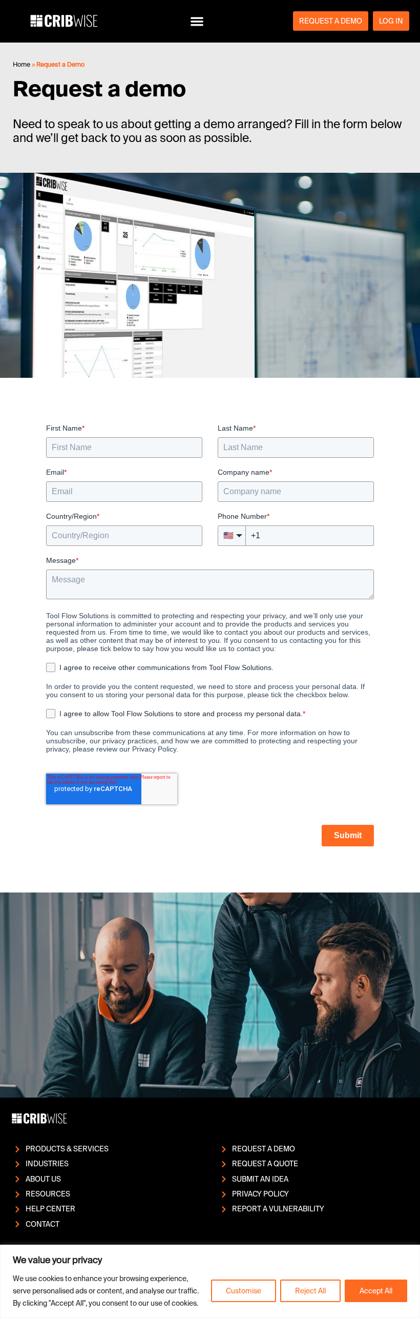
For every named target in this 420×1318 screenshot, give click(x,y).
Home (21, 64)
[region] (210, 1281)
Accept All (376, 1290)
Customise (243, 1290)
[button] (196, 21)
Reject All (310, 1290)
